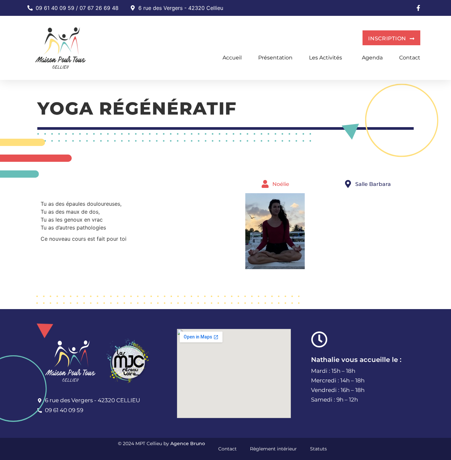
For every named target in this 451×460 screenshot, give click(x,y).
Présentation (275, 57)
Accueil (232, 57)
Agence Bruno (187, 443)
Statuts (318, 449)
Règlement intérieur (273, 449)
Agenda (372, 57)
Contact (409, 57)
